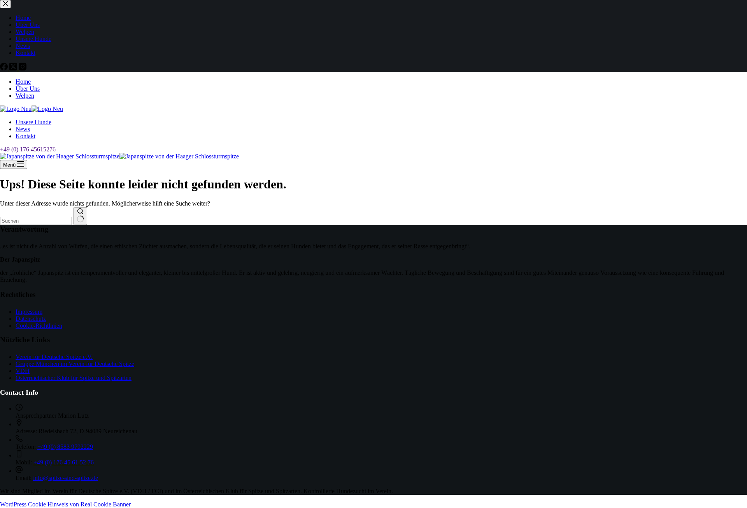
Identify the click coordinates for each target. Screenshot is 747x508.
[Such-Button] (80, 216)
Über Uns (28, 88)
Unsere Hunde (33, 122)
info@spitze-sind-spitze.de (65, 478)
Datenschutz (31, 318)
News (23, 129)
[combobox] (36, 221)
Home (23, 81)
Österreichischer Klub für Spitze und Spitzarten (74, 377)
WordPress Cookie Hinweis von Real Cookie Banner (65, 504)
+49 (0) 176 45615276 (28, 149)
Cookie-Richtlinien (39, 325)
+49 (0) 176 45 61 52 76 (63, 462)
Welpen (25, 95)
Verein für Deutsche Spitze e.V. (54, 356)
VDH (23, 370)
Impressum (29, 311)
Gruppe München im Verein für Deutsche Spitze (75, 363)
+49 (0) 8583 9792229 (65, 446)
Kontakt (25, 136)
